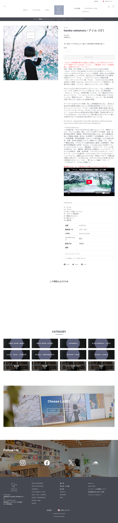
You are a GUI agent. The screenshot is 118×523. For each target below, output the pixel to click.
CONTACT (85, 11)
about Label (91, 486)
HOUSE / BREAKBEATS (39, 497)
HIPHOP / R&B (36, 500)
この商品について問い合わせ (75, 258)
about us (90, 483)
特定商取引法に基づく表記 (96, 492)
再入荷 (62, 489)
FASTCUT (53, 410)
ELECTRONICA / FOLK (38, 492)
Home (65, 27)
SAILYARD (65, 410)
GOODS (34, 503)
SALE (61, 497)
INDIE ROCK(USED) (37, 486)
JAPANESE (35, 489)
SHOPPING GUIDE (91, 8)
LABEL (47, 10)
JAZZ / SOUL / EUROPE (39, 495)
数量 (65, 48)
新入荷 (62, 483)
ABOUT (25, 10)
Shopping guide (72, 254)
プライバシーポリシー (95, 495)
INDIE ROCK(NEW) (37, 483)
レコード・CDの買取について (97, 489)
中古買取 (77, 8)
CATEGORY (37, 10)
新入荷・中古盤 (64, 486)
